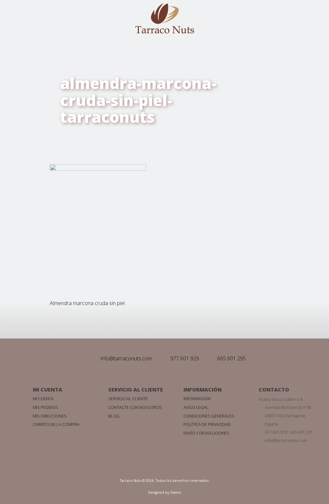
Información (197, 398)
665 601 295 (231, 358)
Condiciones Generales (208, 416)
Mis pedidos (45, 407)
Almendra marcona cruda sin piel (87, 303)
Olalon (175, 492)
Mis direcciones (50, 416)
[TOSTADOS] (9, 227)
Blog (114, 416)
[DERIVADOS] (9, 210)
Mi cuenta (43, 398)
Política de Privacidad (207, 424)
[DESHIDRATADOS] (9, 293)
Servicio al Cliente (128, 398)
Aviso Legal (196, 407)
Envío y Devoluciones (206, 433)
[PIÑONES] (9, 276)
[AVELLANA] (9, 243)
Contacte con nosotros (135, 407)
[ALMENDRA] (9, 194)
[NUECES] (9, 260)
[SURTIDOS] (9, 309)
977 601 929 (184, 358)
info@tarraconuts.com (126, 358)
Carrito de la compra (56, 424)
